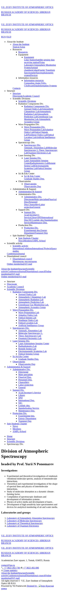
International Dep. (26, 400)
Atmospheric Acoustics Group (37, 120)
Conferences (12, 253)
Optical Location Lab (28, 323)
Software (30, 85)
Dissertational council (22, 259)
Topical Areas (19, 47)
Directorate (18, 96)
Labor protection (25, 385)
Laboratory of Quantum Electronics (23, 526)
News (21, 241)
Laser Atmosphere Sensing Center (33, 343)
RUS (3, 37)
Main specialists (41, 199)
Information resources (34, 80)
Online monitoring (15, 264)
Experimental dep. (32, 230)
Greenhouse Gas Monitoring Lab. (38, 117)
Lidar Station (30, 60)
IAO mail (27, 264)
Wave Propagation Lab (34, 129)
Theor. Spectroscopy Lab (29, 336)
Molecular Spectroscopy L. (30, 333)
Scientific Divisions (27, 101)
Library (34, 217)
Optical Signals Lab (27, 317)
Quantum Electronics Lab (39, 153)
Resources (23, 52)
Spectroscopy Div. (32, 145)
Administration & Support (30, 191)
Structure (17, 93)
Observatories (30, 184)
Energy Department (27, 418)
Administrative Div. (33, 197)
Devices (34, 75)
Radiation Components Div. (36, 106)
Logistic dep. (38, 220)
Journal (21, 253)
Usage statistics (10, 570)
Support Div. (30, 212)
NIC (30, 220)
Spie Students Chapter (28, 238)
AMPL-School (39, 241)
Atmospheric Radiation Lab (30, 299)
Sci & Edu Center (32, 176)
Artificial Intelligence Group (31, 325)
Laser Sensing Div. (32, 158)
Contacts (16, 88)
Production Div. (31, 228)
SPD (40, 217)
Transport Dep (41, 233)
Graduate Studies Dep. (34, 178)
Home (9, 436)
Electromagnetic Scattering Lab (36, 167)
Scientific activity (20, 246)
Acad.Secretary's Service (29, 392)
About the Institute (21, 44)
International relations (22, 248)
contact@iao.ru (8, 565)
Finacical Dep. (25, 377)
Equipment (29, 57)
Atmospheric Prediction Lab (36, 115)
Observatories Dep (32, 186)
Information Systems (47, 85)
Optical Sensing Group (28, 354)
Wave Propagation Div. (34, 127)
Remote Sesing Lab (27, 348)
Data (36, 85)
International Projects (41, 248)
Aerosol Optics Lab (33, 109)
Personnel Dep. (25, 379)
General (36, 207)
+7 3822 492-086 (31, 568)
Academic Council (31, 96)
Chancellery (33, 204)
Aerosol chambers (31, 68)
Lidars (35, 70)
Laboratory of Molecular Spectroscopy (24, 520)
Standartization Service (28, 408)
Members (28, 241)
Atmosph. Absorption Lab (36, 147)
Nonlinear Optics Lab (37, 135)
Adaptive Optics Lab (27, 315)
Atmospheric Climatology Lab (38, 110)
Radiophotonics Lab (39, 163)
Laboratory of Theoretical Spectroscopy (25, 523)
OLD (8, 37)
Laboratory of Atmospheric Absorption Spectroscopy (31, 518)
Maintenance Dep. (39, 222)
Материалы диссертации (25, 261)
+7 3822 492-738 (11, 568)
